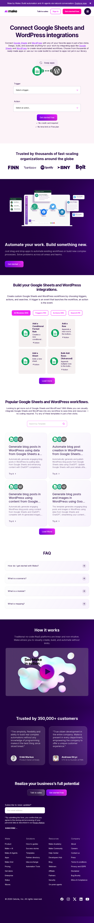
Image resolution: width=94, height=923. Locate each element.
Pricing (7, 866)
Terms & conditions (79, 862)
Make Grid (9, 862)
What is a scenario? (17, 578)
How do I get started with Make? (23, 566)
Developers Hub (55, 857)
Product (8, 844)
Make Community (56, 848)
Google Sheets (20, 43)
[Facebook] (62, 899)
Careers (74, 848)
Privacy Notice (38, 823)
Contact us (75, 853)
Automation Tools (33, 866)
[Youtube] (87, 899)
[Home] (11, 11)
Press (73, 857)
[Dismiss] (90, 3)
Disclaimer (75, 871)
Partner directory (33, 857)
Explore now (81, 3)
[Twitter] (74, 899)
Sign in (56, 11)
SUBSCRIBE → (11, 828)
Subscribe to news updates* (18, 805)
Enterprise (9, 875)
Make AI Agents (11, 853)
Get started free (72, 11)
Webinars (52, 866)
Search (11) (75, 313)
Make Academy (55, 844)
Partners (52, 875)
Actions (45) (58, 313)
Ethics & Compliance (79, 880)
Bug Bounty (75, 875)
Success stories (32, 848)
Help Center (54, 853)
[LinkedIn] (81, 899)
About (73, 844)
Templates (30, 853)
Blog (50, 862)
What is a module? (16, 591)
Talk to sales (42, 11)
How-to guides (32, 844)
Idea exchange (32, 862)
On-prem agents (55, 884)
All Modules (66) (21, 313)
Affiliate (52, 871)
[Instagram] (68, 899)
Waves (7, 884)
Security (52, 880)
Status (7, 880)
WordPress (37, 43)
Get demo (9, 871)
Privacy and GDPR (78, 866)
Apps (7, 857)
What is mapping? (16, 604)
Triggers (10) (40, 313)
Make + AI (9, 848)
